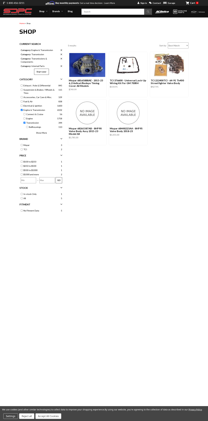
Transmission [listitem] (32, 54)
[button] (169, 3)
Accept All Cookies (48, 416)
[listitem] (41, 161)
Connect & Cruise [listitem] (34, 114)
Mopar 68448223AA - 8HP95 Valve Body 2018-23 (126, 130)
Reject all (27, 416)
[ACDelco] (162, 11)
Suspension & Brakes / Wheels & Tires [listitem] (39, 91)
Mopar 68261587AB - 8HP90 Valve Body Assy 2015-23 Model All (85, 131)
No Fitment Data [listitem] (31, 210)
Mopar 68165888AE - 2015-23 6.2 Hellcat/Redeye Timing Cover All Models (86, 83)
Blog (70, 11)
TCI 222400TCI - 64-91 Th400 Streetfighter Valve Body (167, 82)
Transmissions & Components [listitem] (34, 60)
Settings (10, 416)
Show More (41, 132)
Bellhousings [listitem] (35, 127)
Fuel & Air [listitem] (28, 101)
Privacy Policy (195, 409)
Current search (30, 43)
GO (58, 180)
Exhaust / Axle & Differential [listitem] (36, 85)
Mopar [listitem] (26, 145)
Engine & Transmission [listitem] (37, 50)
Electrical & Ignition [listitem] (32, 105)
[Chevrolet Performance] (198, 11)
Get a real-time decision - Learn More (85, 3)
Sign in (143, 3)
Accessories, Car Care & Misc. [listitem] (37, 97)
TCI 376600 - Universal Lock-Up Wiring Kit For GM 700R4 (128, 82)
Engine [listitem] (29, 118)
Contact (157, 3)
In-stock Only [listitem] (30, 194)
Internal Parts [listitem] (33, 66)
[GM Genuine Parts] (180, 11)
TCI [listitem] (25, 149)
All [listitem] (24, 198)
